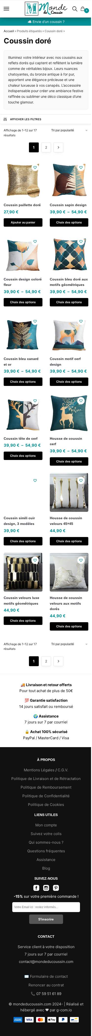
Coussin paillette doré (22, 205)
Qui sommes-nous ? (46, 842)
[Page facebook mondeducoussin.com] (36, 889)
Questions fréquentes (46, 851)
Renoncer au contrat (46, 985)
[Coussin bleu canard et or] (23, 333)
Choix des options (69, 222)
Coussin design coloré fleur (23, 282)
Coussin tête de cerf (21, 438)
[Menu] (11, 9)
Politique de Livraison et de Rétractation (46, 778)
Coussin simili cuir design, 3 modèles (19, 521)
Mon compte (46, 825)
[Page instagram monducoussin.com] (46, 889)
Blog (46, 868)
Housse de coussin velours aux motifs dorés (66, 603)
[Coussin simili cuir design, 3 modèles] (23, 492)
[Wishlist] (35, 167)
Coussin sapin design (68, 205)
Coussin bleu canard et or (21, 361)
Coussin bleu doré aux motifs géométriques (69, 282)
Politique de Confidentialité (46, 796)
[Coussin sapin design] (69, 179)
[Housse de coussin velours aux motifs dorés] (69, 572)
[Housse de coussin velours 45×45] (69, 492)
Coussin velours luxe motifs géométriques (21, 600)
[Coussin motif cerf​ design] (69, 333)
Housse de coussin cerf (66, 441)
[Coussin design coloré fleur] (23, 253)
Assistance (46, 859)
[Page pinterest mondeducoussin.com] (56, 889)
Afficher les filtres (25, 119)
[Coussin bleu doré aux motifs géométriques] (69, 253)
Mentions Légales (39, 770)
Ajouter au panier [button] (23, 222)
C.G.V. (63, 770)
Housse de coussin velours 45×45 (66, 521)
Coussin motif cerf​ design (65, 361)
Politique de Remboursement (46, 787)
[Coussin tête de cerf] (23, 412)
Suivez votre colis (46, 833)
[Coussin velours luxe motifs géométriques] (23, 572)
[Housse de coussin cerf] (69, 412)
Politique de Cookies (46, 804)
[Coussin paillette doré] (23, 179)
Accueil (9, 31)
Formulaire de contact (49, 976)
